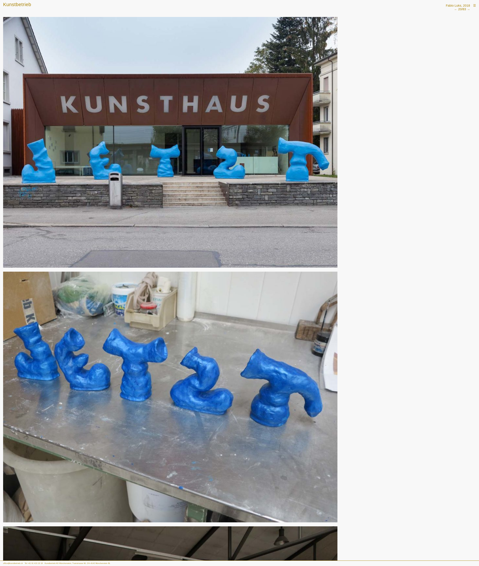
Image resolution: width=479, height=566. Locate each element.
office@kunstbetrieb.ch (13, 563)
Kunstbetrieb (17, 4)
